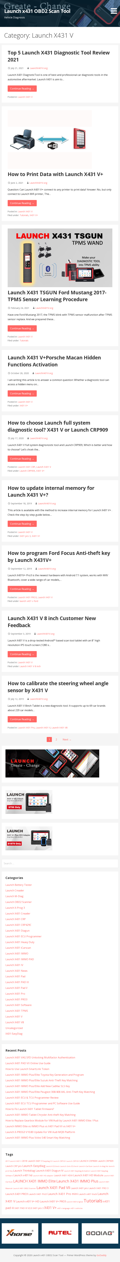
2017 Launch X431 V (13, 1161)
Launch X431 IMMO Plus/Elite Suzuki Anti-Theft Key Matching (41, 1080)
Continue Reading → (22, 88)
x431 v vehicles (76, 1208)
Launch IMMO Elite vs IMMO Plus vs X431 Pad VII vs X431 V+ (40, 1126)
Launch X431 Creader (17, 913)
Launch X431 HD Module (88, 1175)
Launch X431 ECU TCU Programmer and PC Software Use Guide (42, 1103)
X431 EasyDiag (13, 1033)
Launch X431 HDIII (63, 1175)
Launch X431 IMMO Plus (77, 1181)
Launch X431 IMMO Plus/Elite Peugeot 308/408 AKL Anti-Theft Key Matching (50, 1092)
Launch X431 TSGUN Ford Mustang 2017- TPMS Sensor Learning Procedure (57, 296)
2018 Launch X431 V (32, 1160)
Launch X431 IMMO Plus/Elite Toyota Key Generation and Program (44, 1074)
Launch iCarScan (85, 1166)
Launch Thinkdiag (24, 1170)
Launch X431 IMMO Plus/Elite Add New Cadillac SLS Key (37, 1086)
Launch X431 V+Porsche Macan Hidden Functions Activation (54, 361)
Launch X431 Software (18, 1005)
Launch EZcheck (53, 1166)
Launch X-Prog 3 (15, 907)
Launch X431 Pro (26, 727)
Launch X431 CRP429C (18, 925)
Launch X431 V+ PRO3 (53, 1201)
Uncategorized (14, 1028)
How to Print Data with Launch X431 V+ (55, 174)
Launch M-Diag (14, 896)
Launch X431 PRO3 (27, 597)
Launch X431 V (25, 96)
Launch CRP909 (27, 470)
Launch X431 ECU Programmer (23, 936)
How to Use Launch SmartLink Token (27, 1069)
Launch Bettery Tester (18, 885)
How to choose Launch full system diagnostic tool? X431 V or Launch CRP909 (58, 426)
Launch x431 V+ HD (27, 1201)
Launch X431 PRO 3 (98, 1188)
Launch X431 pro (79, 1188)
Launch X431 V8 (60, 727)
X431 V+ (34, 215)
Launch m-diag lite (100, 1166)
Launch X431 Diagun (17, 930)
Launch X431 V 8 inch (30, 666)
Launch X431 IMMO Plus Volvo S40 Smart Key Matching (37, 1137)
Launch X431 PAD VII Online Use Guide (27, 1063)
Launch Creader (14, 890)
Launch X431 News (16, 970)
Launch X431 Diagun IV (49, 1170)
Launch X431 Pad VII (53, 1187)
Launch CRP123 (59, 1161)
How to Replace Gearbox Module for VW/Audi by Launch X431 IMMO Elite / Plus (51, 1120)
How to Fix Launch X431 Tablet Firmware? (29, 1109)
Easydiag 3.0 (47, 1161)
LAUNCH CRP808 (88, 1160)
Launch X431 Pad (15, 976)
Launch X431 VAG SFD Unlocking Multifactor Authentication (40, 1057)
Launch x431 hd (22, 1175)
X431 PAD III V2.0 (23, 1208)
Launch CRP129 (72, 1161)
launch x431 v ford (29, 601)
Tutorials (24, 215)
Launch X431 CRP (26, 466)
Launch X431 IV (14, 965)
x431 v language (63, 1208)
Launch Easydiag (33, 1166)
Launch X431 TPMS (16, 1010)
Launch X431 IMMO (16, 953)
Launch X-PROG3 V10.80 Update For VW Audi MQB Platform (40, 1132)
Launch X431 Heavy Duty (19, 942)
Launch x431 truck (87, 1194)
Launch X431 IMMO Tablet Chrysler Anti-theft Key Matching (40, 1114)
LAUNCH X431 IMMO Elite (34, 1181)
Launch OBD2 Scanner (18, 902)
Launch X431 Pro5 (37, 1194)
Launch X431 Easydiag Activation (77, 1171)
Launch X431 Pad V (16, 988)
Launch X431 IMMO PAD (19, 959)
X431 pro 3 (25, 535)
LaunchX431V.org (39, 68)
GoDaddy (101, 1255)
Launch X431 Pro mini (63, 1194)
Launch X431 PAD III (17, 982)
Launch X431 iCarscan (18, 947)
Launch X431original (75, 1202)
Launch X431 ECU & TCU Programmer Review (31, 1097)
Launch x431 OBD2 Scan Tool (37, 11)
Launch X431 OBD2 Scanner (24, 1188)
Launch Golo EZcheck (69, 1166)
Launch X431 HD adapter (43, 1176)
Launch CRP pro (13, 1166)
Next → (67, 739)
